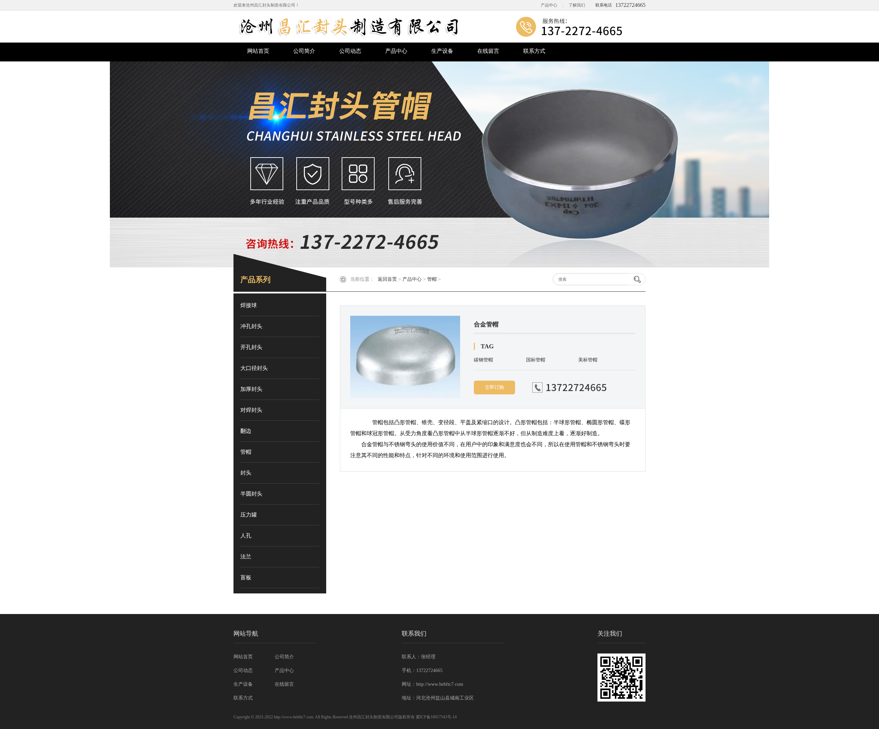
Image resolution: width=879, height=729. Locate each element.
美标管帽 (587, 359)
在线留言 (488, 51)
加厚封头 (251, 389)
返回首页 (387, 279)
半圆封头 (251, 494)
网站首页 (258, 51)
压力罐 (248, 515)
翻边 (245, 431)
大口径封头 (254, 368)
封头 (245, 473)
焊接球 (248, 305)
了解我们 (577, 5)
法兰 (245, 556)
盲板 (245, 577)
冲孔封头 (251, 326)
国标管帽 (535, 359)
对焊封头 (251, 410)
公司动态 (350, 51)
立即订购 (494, 387)
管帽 (432, 279)
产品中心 (549, 5)
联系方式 (534, 51)
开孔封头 (251, 347)
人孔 (245, 536)
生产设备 (442, 51)
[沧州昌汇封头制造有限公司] (439, 27)
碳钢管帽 (483, 359)
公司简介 (304, 51)
